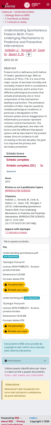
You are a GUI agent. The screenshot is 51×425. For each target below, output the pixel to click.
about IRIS (7, 421)
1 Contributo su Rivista (17, 18)
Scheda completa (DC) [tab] (21, 165)
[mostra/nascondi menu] (48, 4)
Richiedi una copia (17, 289)
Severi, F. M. (16, 54)
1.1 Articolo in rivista (15, 22)
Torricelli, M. (28, 50)
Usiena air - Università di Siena (18, 11)
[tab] (42, 165)
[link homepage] (10, 4)
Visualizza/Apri (15, 284)
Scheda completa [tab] (17, 159)
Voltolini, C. (12, 50)
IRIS (17, 417)
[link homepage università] (32, 4)
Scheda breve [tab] (15, 153)
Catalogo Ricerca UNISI (17, 15)
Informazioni (14, 360)
